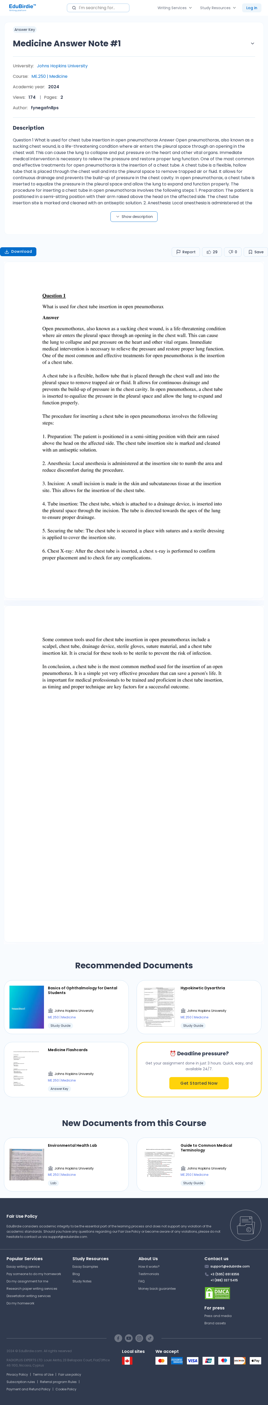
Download (21, 251)
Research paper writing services (32, 1288)
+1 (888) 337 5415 (224, 1280)
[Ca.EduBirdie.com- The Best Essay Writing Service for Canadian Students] (127, 1363)
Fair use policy (69, 1374)
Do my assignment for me (27, 1281)
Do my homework (20, 1303)
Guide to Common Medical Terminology (206, 1147)
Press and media (218, 1316)
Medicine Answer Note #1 (67, 43)
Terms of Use (43, 1374)
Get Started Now (199, 1083)
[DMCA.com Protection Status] (233, 1293)
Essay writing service (23, 1266)
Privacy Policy (17, 1374)
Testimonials (148, 1274)
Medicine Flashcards (68, 1049)
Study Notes (82, 1281)
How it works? (149, 1266)
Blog (76, 1274)
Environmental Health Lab (72, 1145)
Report (189, 252)
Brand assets (215, 1323)
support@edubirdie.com (67, 1236)
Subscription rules (21, 1382)
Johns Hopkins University (62, 66)
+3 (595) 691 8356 (224, 1274)
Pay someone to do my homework (34, 1274)
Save (259, 252)
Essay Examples (85, 1266)
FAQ (141, 1281)
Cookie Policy (65, 1389)
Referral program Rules (58, 1382)
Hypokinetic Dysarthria (203, 988)
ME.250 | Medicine (49, 76)
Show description (137, 216)
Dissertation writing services (29, 1296)
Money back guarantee (157, 1288)
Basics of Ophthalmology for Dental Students (82, 990)
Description (28, 127)
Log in (251, 7)
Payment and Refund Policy (29, 1389)
